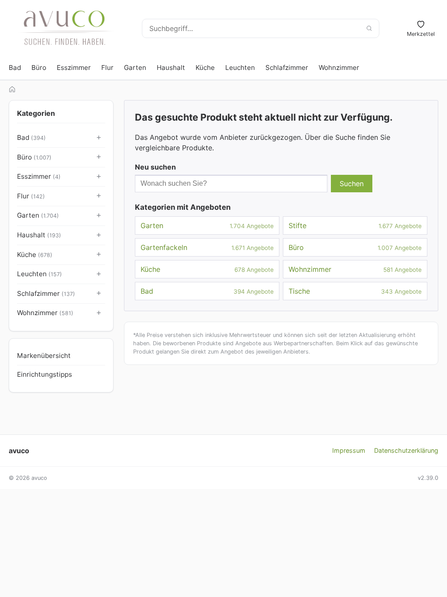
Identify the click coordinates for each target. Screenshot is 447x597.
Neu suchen (155, 167)
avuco (19, 450)
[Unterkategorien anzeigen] (99, 138)
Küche (205, 67)
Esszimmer (74, 67)
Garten (135, 67)
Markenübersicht (44, 355)
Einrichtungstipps (44, 374)
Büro (38, 67)
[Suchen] (369, 28)
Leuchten (240, 67)
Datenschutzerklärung (406, 450)
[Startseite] (12, 89)
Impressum (348, 450)
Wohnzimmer (339, 67)
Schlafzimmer (286, 67)
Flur (107, 67)
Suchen (352, 183)
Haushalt (171, 67)
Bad (15, 67)
